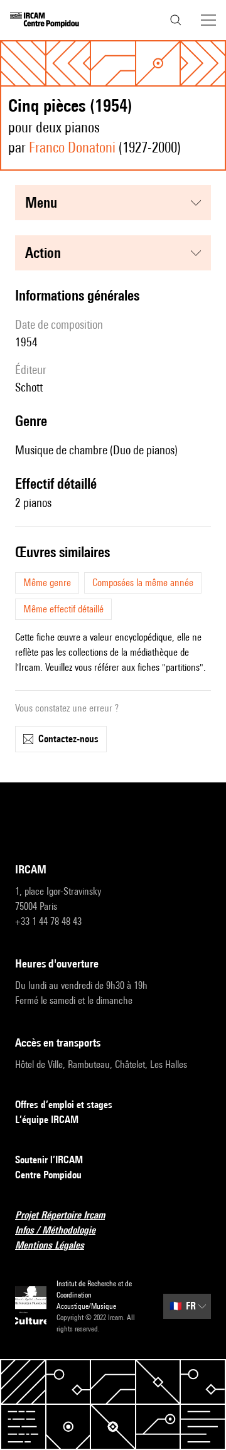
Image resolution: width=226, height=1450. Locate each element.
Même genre (47, 583)
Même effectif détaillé (63, 609)
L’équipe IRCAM (46, 1120)
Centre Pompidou (48, 1175)
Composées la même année (142, 583)
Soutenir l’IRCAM (49, 1160)
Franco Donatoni (72, 147)
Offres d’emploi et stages (63, 1105)
